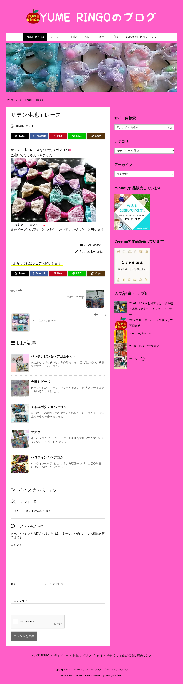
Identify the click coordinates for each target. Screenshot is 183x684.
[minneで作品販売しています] (132, 212)
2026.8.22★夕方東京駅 (144, 346)
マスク (36, 432)
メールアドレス (54, 584)
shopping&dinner (140, 333)
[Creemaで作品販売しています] (132, 265)
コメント (16, 544)
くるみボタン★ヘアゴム (48, 407)
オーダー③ (137, 359)
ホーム (14, 100)
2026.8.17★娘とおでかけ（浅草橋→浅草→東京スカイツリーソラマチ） (151, 309)
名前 (13, 584)
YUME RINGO (34, 100)
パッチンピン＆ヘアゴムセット (53, 356)
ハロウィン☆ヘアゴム (47, 457)
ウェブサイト (19, 600)
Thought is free (113, 675)
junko (99, 251)
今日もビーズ (40, 381)
